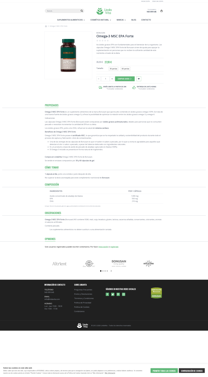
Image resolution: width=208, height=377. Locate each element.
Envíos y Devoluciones (83, 294)
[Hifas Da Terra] (148, 263)
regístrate (114, 247)
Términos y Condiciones (84, 298)
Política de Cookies (81, 307)
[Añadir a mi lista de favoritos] (138, 78)
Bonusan (100, 33)
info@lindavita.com (52, 299)
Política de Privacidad (82, 302)
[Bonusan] (118, 263)
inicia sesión (103, 247)
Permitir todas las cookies (164, 370)
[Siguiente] (112, 271)
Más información (110, 373)
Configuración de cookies (192, 370)
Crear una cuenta (157, 1)
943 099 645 (151, 12)
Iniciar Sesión (145, 1)
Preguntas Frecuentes (83, 289)
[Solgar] (89, 263)
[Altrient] (59, 263)
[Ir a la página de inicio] (46, 26)
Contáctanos (79, 311)
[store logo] (104, 11)
